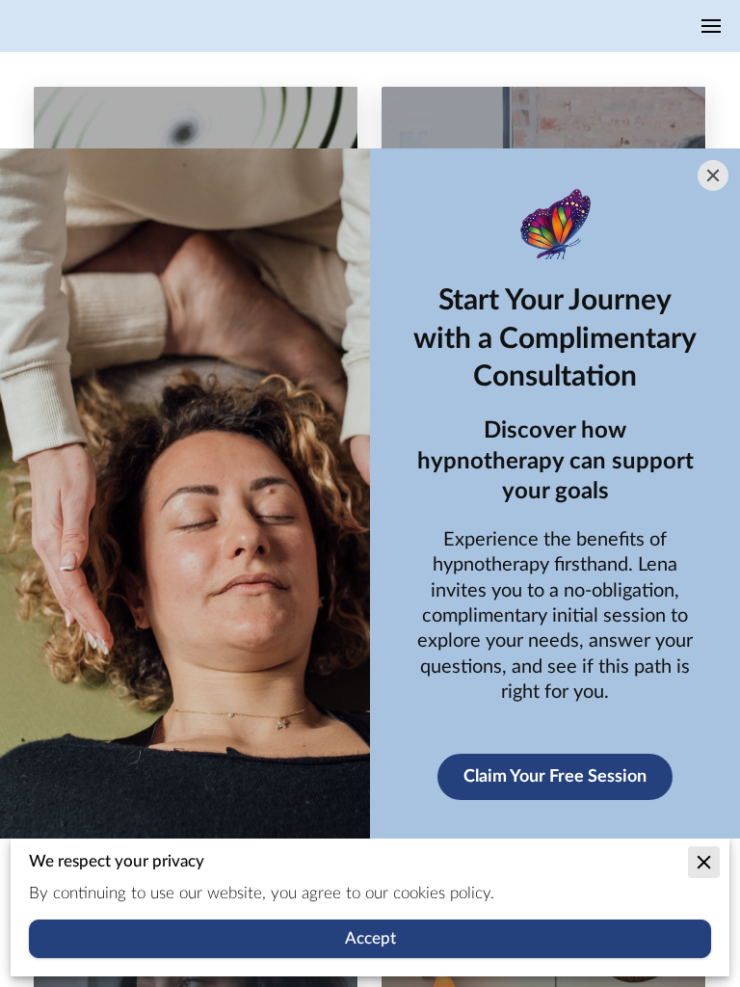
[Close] (713, 175)
